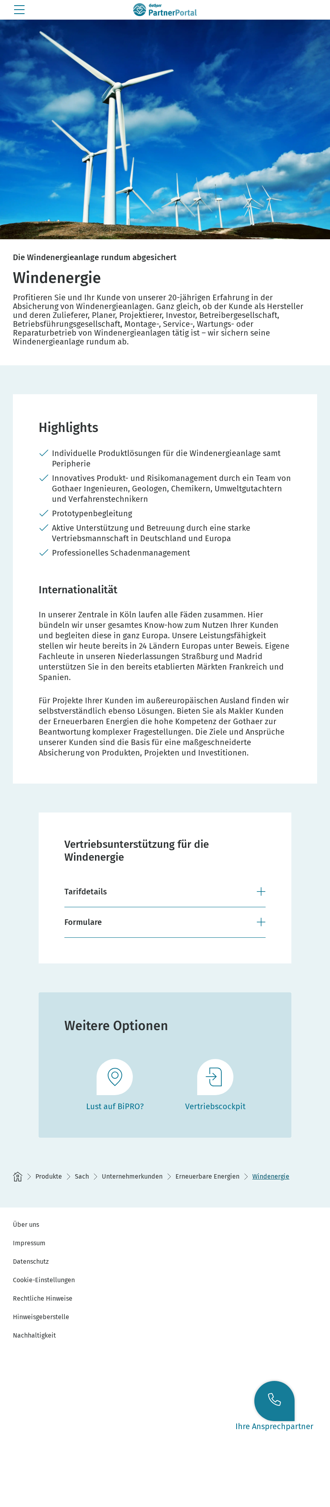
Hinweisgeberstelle (41, 1317)
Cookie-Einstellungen (44, 1280)
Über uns (26, 1224)
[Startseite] (18, 1176)
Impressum (29, 1243)
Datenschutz (31, 1261)
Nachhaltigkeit (34, 1335)
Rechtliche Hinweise (42, 1298)
